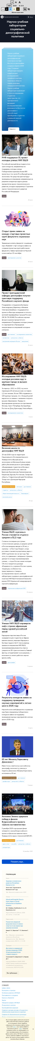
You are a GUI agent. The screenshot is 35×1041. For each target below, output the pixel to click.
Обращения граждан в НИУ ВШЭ (11, 1002)
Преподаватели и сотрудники (10, 995)
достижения (11, 334)
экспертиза (6, 338)
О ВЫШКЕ (5, 985)
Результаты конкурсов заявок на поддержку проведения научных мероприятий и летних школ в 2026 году (17, 701)
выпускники (25, 341)
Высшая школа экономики (11, 17)
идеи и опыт (6, 844)
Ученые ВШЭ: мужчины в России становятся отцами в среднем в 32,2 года (15, 535)
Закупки (4, 1000)
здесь (14, 1027)
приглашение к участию (14, 258)
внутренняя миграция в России (11, 341)
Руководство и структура (8, 990)
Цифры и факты (6, 988)
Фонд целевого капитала (8, 1005)
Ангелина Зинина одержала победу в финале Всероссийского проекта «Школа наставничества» (15, 820)
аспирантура (6, 847)
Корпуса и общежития (8, 998)
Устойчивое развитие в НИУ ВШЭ (11, 993)
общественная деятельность (11, 493)
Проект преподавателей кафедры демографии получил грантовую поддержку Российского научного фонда (16, 296)
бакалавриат (25, 493)
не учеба (13, 844)
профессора (6, 781)
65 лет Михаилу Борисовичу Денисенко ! (15, 760)
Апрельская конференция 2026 (16, 588)
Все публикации (12, 973)
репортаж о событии (17, 338)
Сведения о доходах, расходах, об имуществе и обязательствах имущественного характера (15, 1011)
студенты (5, 490)
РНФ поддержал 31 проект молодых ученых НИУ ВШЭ (15, 159)
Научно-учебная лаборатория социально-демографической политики (17, 28)
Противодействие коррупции (10, 1007)
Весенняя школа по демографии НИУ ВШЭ (13, 449)
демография (11, 662)
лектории (19, 486)
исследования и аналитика (24, 334)
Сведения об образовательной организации (14, 1014)
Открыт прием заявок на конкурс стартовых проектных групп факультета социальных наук (16, 235)
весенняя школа (7, 497)
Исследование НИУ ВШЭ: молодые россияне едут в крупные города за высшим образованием (14, 380)
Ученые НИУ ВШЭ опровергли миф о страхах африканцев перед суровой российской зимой (16, 627)
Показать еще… (17, 861)
